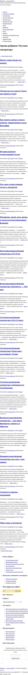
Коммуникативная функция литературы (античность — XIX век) (13, 287)
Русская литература (8, 18)
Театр (4, 25)
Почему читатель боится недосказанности (17, 613)
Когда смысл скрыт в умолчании (14, 620)
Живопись (5, 27)
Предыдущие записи (6, 56)
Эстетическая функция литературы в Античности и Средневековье (12, 385)
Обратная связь (7, 39)
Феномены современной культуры (15, 564)
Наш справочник (10, 633)
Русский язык (6, 15)
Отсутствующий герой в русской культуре (17, 611)
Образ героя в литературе (11, 523)
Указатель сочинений (8, 14)
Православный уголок (11, 562)
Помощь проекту (10, 635)
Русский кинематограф (12, 560)
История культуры (7, 21)
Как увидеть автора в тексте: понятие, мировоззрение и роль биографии (13, 123)
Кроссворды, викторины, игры (11, 35)
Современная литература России (14, 572)
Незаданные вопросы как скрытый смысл (16, 609)
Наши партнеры (10, 637)
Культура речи (6, 19)
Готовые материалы (11, 581)
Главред (21, 67)
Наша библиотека (10, 631)
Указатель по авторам (11, 579)
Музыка (5, 33)
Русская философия (8, 29)
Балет (4, 31)
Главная (5, 12)
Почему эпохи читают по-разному (15, 615)
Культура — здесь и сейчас (7, 1)
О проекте (5, 37)
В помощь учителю (11, 583)
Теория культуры (7, 23)
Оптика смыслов (7, 41)
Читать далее (22, 82)
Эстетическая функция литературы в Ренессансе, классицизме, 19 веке (11, 351)
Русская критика (10, 566)
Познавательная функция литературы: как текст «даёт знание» (12, 459)
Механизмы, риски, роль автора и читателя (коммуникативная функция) (13, 220)
